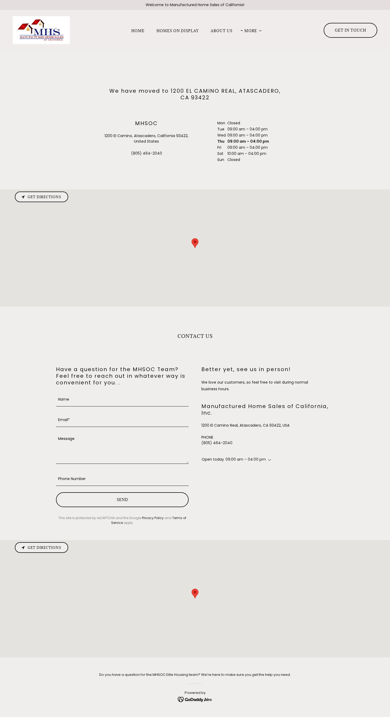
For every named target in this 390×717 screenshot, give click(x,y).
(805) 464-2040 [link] (146, 153)
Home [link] (138, 30)
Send (122, 499)
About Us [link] (221, 30)
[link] (41, 29)
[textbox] (122, 399)
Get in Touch (350, 30)
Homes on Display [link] (178, 30)
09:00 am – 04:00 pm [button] (246, 459)
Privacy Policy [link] (153, 518)
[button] (251, 31)
